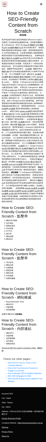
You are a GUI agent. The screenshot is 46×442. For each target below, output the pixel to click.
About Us (5, 436)
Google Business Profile (11, 418)
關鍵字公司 (34, 45)
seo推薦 (28, 69)
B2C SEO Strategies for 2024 (19, 376)
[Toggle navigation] (41, 4)
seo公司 (26, 45)
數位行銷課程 (14, 77)
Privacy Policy (7, 432)
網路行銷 (5, 71)
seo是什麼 (25, 114)
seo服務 (10, 48)
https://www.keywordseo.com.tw (30, 423)
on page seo (12, 90)
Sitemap (5, 427)
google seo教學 (26, 111)
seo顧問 (16, 58)
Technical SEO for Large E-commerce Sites (19, 348)
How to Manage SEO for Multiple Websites (25, 373)
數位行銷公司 (7, 58)
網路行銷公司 (15, 148)
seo (21, 58)
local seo (26, 162)
